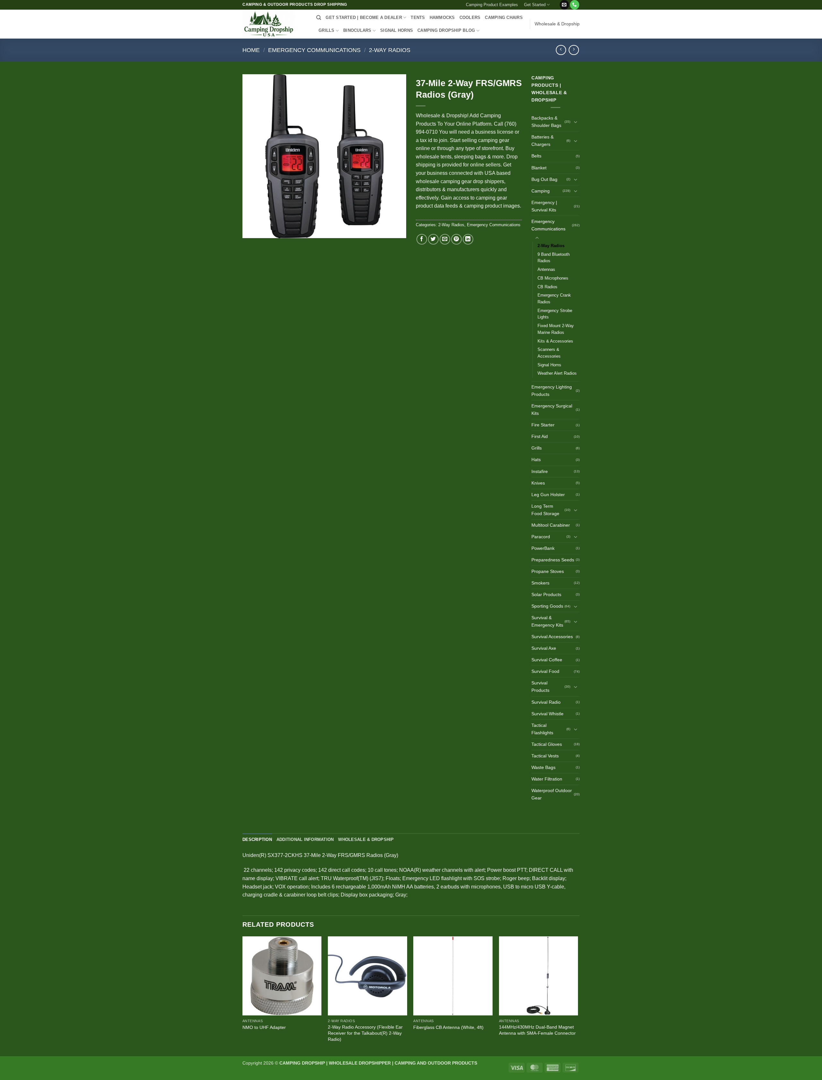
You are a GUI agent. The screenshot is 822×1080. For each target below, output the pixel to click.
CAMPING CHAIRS (504, 17)
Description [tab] (257, 839)
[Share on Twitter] (433, 239)
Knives (538, 483)
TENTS (418, 17)
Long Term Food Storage (545, 510)
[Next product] (561, 50)
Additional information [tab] (305, 839)
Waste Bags (543, 767)
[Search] (318, 18)
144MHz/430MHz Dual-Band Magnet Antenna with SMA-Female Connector (537, 1030)
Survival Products (540, 686)
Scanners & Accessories (549, 353)
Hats (536, 459)
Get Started (535, 4)
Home (251, 50)
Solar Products (546, 594)
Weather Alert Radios (557, 373)
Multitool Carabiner (550, 525)
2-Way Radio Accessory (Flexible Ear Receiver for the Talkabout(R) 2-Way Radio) (365, 1032)
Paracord (540, 536)
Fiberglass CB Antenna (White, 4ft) (448, 1027)
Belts (536, 155)
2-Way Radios (389, 50)
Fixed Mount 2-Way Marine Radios (556, 329)
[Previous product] (574, 50)
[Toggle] (576, 121)
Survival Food (545, 671)
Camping (540, 190)
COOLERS (470, 17)
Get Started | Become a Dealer (364, 17)
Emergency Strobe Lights (555, 314)
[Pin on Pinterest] (456, 239)
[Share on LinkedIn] (468, 239)
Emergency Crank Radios (554, 298)
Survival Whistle (547, 713)
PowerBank (543, 548)
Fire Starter (543, 424)
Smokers (540, 582)
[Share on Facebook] (421, 239)
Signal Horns (549, 364)
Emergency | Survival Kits (544, 206)
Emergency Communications (314, 50)
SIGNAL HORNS (396, 30)
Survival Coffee (546, 659)
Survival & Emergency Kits (547, 621)
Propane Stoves (547, 571)
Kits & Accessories (555, 341)
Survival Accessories (552, 636)
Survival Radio (546, 702)
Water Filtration (546, 778)
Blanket (539, 167)
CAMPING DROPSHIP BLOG (446, 30)
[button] (556, 2)
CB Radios (547, 286)
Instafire (539, 471)
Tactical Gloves (546, 744)
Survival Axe (543, 648)
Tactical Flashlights (542, 729)
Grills (536, 448)
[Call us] (574, 5)
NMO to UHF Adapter (264, 1027)
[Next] (577, 996)
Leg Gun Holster (548, 494)
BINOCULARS (357, 30)
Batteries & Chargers (542, 140)
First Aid (539, 436)
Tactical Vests (545, 755)
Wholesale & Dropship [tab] (366, 839)
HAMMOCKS (442, 17)
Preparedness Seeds (552, 559)
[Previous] (243, 996)
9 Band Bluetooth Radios (554, 257)
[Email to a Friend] (445, 239)
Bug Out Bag (544, 179)
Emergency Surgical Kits (551, 409)
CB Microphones (553, 278)
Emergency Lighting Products (551, 390)
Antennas (546, 269)
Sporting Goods (547, 606)
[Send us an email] (564, 5)
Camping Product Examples (492, 4)
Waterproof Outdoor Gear (551, 794)
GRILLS (327, 30)
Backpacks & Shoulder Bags (546, 121)
